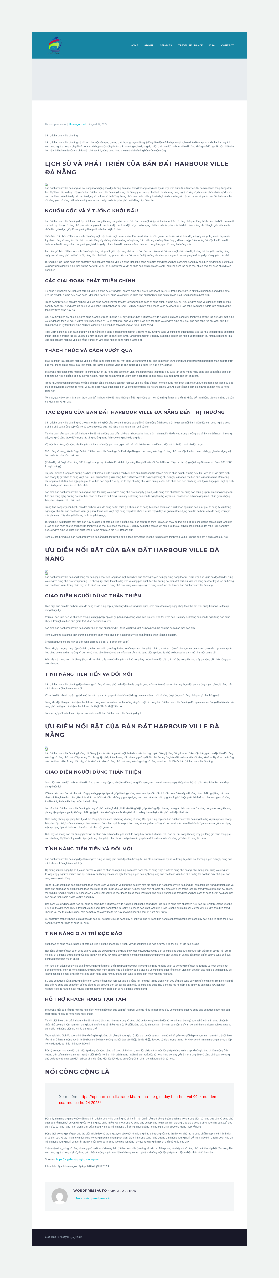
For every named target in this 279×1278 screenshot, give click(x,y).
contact (227, 45)
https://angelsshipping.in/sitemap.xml (77, 1159)
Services (166, 45)
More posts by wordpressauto (93, 1198)
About (149, 45)
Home (134, 45)
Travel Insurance (190, 45)
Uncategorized (77, 124)
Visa (212, 45)
